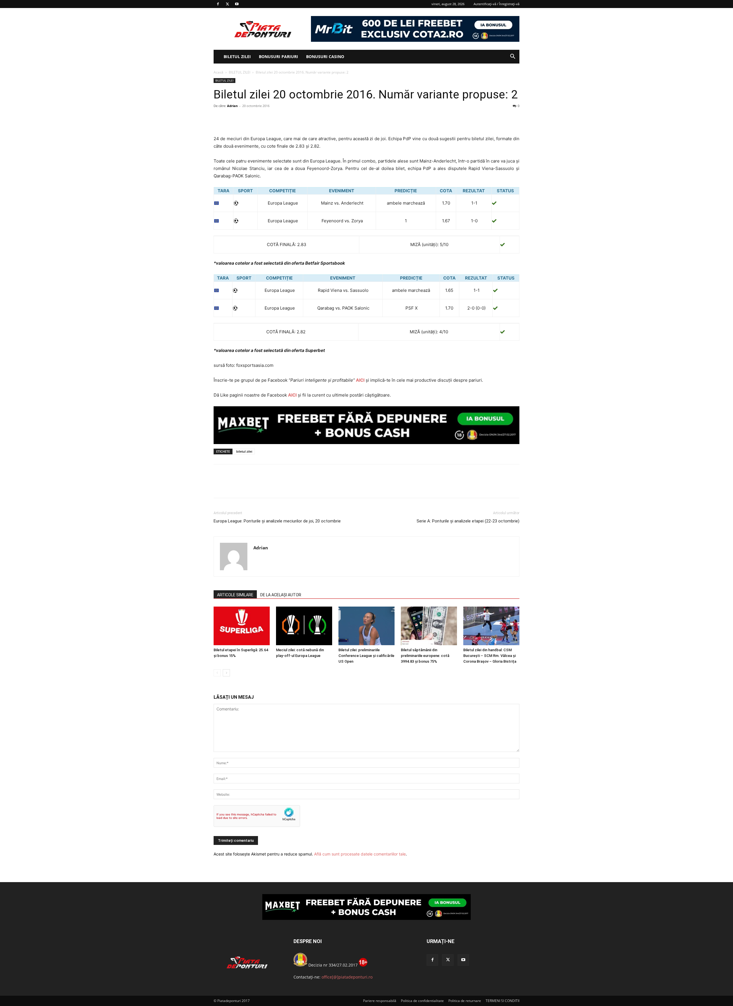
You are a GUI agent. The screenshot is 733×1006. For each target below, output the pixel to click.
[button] (512, 57)
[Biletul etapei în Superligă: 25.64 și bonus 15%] (242, 626)
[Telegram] (272, 118)
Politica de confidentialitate (422, 1000)
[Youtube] (236, 4)
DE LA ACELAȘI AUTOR (280, 595)
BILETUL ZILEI (237, 56)
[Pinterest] (245, 118)
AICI (360, 380)
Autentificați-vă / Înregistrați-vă (496, 4)
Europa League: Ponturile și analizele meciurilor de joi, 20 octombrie (277, 521)
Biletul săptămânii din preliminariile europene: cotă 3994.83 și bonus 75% (425, 656)
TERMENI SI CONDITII (502, 1000)
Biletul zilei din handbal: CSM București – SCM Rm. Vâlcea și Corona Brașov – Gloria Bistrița (489, 656)
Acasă (218, 72)
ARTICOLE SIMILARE (235, 595)
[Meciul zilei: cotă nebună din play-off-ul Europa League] (304, 626)
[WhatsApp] (259, 118)
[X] (227, 4)
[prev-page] (217, 672)
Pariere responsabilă (379, 1000)
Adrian (232, 106)
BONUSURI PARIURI (278, 56)
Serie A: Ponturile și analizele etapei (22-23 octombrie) (468, 521)
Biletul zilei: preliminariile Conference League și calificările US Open (366, 656)
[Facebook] (218, 4)
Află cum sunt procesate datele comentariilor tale (360, 853)
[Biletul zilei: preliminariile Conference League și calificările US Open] (366, 626)
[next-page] (226, 672)
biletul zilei (244, 451)
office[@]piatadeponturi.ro (347, 977)
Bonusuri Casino (325, 56)
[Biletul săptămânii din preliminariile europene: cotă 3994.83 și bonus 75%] (429, 626)
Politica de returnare (464, 1000)
